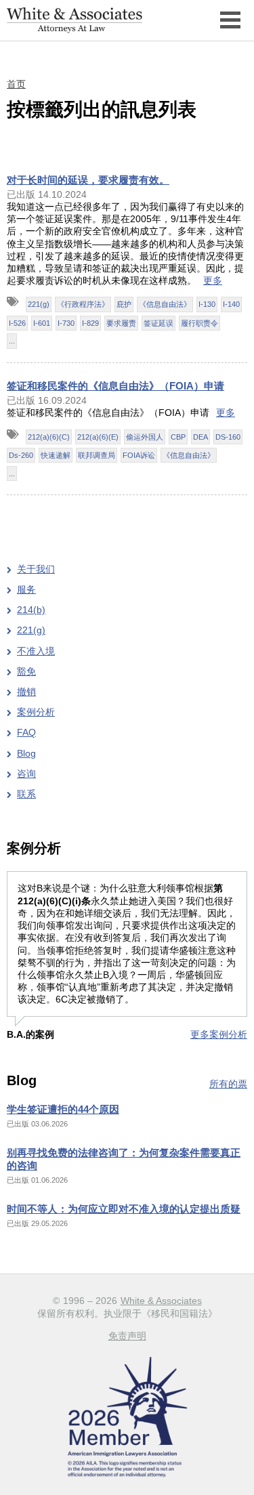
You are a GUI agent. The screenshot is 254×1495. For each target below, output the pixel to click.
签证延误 (158, 323)
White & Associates (161, 1300)
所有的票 (228, 1083)
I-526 (17, 323)
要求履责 (121, 323)
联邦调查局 (96, 455)
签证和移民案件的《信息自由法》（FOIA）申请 (115, 386)
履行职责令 (199, 323)
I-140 (231, 304)
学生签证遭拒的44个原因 (63, 1109)
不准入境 (36, 651)
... (12, 341)
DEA (200, 437)
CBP (178, 437)
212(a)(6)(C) (49, 437)
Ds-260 (21, 455)
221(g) (38, 304)
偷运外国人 (144, 437)
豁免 (26, 671)
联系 (26, 793)
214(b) (31, 609)
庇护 (124, 304)
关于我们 (36, 569)
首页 (16, 84)
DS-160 (227, 437)
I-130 (206, 304)
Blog (26, 753)
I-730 (66, 323)
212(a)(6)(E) (98, 437)
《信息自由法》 (165, 304)
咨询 (26, 773)
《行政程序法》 (83, 304)
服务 (26, 589)
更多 (212, 280)
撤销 (26, 691)
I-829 (90, 323)
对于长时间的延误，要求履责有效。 (88, 180)
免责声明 (127, 1335)
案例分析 (36, 712)
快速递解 (55, 455)
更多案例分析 (218, 1034)
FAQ (26, 732)
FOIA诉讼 (139, 455)
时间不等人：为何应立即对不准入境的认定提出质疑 (123, 1209)
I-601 (41, 323)
